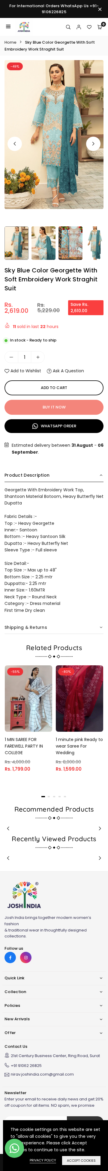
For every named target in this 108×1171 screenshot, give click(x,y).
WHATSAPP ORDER (58, 426)
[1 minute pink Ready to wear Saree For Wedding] (79, 698)
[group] (54, 134)
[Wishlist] (89, 27)
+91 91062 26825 (26, 1065)
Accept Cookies (81, 1160)
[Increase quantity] (37, 357)
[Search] (68, 27)
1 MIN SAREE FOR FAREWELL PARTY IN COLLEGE (24, 746)
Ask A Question (68, 371)
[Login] (79, 27)
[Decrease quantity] (11, 357)
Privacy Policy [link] (43, 1160)
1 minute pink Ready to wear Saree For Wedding (79, 746)
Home (10, 42)
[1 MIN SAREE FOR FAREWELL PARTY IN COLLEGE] (28, 698)
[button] (93, 144)
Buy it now (54, 407)
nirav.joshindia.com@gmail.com (42, 1074)
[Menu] (8, 27)
